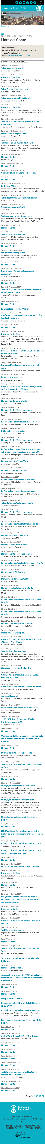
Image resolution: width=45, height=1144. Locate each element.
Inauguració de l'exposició (13, 252)
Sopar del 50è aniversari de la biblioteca (19, 707)
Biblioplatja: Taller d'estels (13, 430)
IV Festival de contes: (19, 421)
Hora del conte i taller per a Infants (17, 587)
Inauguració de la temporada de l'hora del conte (20, 366)
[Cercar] (41, 2)
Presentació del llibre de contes (20, 922)
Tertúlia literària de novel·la (13, 234)
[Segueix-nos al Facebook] (16, 2)
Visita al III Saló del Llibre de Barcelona (18, 172)
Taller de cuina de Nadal (12, 68)
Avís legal (18, 1126)
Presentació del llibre (11, 77)
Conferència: (17, 272)
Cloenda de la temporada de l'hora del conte (21, 686)
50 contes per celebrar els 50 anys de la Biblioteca (19, 818)
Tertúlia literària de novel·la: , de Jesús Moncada (19, 1073)
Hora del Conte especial (12, 967)
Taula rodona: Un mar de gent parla (17, 142)
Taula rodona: (16, 216)
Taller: (15, 89)
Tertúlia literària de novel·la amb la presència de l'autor (21, 766)
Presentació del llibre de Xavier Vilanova (22, 352)
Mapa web (29, 1128)
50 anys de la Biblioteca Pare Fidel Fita (18, 752)
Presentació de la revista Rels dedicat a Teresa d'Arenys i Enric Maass (22, 641)
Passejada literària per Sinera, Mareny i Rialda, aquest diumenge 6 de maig (22, 852)
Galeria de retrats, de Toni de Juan (16, 668)
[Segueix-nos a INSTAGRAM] (27, 2)
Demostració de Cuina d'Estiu (14, 461)
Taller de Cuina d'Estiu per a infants (17, 502)
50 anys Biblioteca (15, 55)
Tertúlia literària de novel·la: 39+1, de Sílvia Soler (20, 950)
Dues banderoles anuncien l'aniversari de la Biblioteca (21, 1021)
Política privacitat (32, 1126)
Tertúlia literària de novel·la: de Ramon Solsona (20, 123)
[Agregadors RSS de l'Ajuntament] (34, 2)
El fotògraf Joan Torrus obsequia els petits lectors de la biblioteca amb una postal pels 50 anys (22, 833)
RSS (21, 1128)
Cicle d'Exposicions (20, 1036)
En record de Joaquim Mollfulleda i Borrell (20, 866)
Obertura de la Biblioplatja (13, 632)
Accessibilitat (12, 1128)
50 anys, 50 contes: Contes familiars (17, 799)
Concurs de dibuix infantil (13, 206)
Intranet (8, 1126)
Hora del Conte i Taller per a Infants (17, 409)
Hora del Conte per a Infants (14, 400)
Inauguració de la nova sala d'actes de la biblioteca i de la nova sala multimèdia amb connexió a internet (20, 899)
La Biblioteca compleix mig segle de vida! (20, 1010)
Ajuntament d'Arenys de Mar (14, 8)
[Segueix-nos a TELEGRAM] (31, 2)
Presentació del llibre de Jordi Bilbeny (21, 388)
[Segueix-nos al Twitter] (20, 2)
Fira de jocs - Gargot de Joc (13, 133)
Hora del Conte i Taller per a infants (17, 440)
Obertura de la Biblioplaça (13, 572)
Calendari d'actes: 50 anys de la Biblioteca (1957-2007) (20, 1004)
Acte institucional (9, 695)
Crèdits (38, 1128)
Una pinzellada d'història (12, 998)
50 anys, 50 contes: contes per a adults (18, 785)
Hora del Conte (8, 156)
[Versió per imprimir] (42, 1096)
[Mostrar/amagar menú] (4, 13)
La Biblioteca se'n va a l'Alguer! (15, 308)
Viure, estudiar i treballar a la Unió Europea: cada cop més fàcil (21, 676)
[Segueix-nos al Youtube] (24, 2)
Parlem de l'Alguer (9, 186)
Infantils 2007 (29, 55)
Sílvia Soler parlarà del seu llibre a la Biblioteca (20, 960)
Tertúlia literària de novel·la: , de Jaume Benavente (21, 291)
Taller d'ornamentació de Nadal (15, 98)
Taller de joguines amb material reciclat (19, 197)
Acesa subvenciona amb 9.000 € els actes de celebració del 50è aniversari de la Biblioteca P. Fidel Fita (21, 977)
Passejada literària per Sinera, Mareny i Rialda (22, 843)
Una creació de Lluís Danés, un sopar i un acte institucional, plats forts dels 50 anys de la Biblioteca (22, 738)
